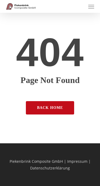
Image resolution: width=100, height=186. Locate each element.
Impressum (77, 161)
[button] (91, 6)
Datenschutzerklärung (50, 168)
